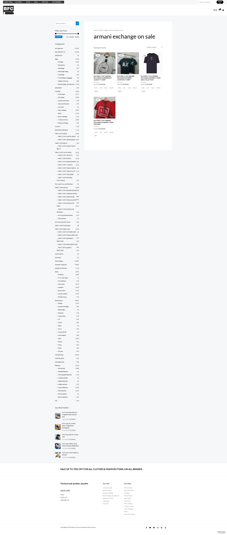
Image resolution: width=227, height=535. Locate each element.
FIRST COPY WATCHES (62, 229)
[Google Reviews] (161, 527)
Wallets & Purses (63, 81)
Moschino (58, 257)
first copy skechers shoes (62, 222)
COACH (57, 126)
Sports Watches (63, 397)
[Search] (77, 23)
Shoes (28, 2)
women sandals (62, 294)
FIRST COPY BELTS (61, 143)
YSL (56, 400)
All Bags (60, 62)
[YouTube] (150, 527)
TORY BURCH (59, 358)
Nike (59, 338)
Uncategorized (59, 362)
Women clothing (63, 123)
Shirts (60, 113)
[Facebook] (146, 527)
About (62, 494)
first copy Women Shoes (65, 215)
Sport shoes (61, 290)
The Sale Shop (59, 355)
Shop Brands (56, 2)
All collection (59, 48)
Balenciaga (61, 310)
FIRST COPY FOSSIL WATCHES (68, 235)
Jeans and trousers (63, 104)
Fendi (59, 325)
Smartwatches (62, 394)
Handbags (61, 68)
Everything (8, 2)
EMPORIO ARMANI (61, 130)
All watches (61, 368)
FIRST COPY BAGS (61, 133)
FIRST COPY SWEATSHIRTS (67, 161)
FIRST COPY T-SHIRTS (65, 165)
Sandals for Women (61, 268)
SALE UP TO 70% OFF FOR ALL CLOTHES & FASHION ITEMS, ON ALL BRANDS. (101, 469)
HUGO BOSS (59, 254)
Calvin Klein (61, 316)
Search (220, 2)
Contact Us (63, 497)
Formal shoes (62, 218)
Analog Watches (63, 371)
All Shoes (61, 274)
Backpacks (61, 65)
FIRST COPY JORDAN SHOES (67, 193)
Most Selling (59, 261)
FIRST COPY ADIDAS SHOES (67, 190)
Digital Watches (63, 381)
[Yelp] (165, 527)
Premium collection (61, 264)
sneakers (60, 287)
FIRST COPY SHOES (61, 187)
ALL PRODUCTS (60, 52)
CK (59, 319)
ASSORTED (58, 55)
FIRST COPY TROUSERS (66, 174)
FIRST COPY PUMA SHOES (66, 200)
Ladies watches (62, 384)
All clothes (61, 97)
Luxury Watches (63, 387)
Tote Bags (61, 74)
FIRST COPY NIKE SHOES (66, 197)
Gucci (60, 329)
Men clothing (62, 110)
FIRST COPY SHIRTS (64, 158)
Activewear (61, 94)
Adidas (60, 303)
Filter (59, 36)
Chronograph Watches (65, 374)
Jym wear (61, 107)
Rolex (60, 348)
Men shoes (61, 284)
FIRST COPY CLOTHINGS (63, 152)
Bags (36, 2)
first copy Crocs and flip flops (64, 184)
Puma (60, 345)
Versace (60, 351)
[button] (22, 2)
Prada (60, 341)
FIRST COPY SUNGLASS (62, 225)
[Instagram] (158, 527)
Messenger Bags (63, 71)
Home (95, 30)
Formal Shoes (62, 281)
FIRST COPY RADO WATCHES (67, 244)
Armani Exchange (63, 306)
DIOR (60, 322)
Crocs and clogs (63, 278)
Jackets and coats (63, 100)
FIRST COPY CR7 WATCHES (67, 232)
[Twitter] (154, 527)
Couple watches (63, 378)
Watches (45, 2)
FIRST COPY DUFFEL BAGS (67, 136)
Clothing (18, 2)
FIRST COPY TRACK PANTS (67, 168)
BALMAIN (58, 88)
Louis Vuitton (62, 335)
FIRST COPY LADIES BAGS (66, 139)
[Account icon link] (223, 10)
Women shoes (62, 297)
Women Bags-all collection (66, 84)
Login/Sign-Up (64, 500)
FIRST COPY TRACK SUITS (66, 171)
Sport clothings (62, 116)
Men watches (62, 390)
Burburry (61, 313)
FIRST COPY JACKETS (65, 155)
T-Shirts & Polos (63, 120)
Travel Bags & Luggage (65, 78)
